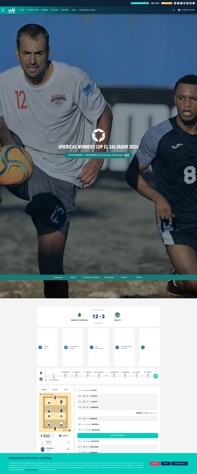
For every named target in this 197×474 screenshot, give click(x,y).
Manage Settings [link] (31, 470)
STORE (156, 3)
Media (139, 277)
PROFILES (54, 10)
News (72, 277)
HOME (22, 10)
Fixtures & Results (91, 277)
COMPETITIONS (32, 10)
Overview (58, 277)
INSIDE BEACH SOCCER (87, 10)
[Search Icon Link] (173, 10)
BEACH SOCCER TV (141, 3)
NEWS (74, 10)
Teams (124, 277)
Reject (166, 463)
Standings (109, 277)
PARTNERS (65, 10)
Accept (155, 463)
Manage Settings (180, 463)
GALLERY (168, 3)
